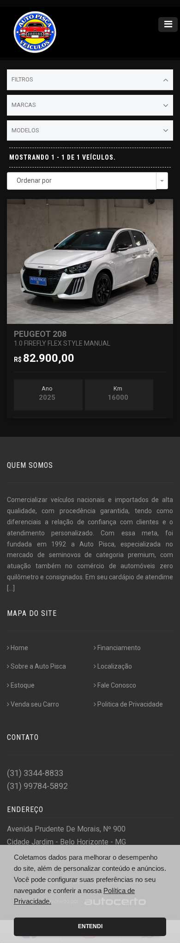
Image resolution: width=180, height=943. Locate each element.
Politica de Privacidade (130, 704)
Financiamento (119, 647)
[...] (11, 588)
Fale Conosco (116, 685)
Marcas (24, 104)
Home (19, 647)
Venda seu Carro (35, 704)
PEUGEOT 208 (62, 338)
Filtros (22, 79)
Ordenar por (34, 180)
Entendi (90, 926)
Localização (114, 666)
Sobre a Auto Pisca (38, 666)
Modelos (25, 130)
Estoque (23, 685)
